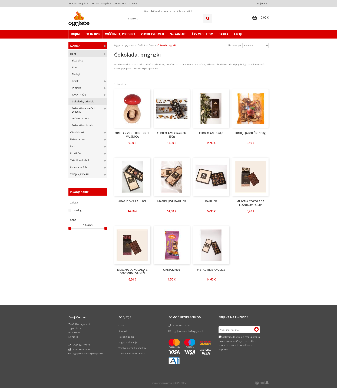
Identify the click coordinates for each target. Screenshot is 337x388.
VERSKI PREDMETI (152, 34)
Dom (73, 53)
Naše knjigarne (126, 336)
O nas (133, 3)
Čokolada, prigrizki (83, 101)
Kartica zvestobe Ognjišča (131, 353)
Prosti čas (75, 153)
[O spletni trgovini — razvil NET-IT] (262, 383)
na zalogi (77, 210)
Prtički (75, 81)
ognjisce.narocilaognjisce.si (88, 353)
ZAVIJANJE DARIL (79, 174)
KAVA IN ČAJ (79, 94)
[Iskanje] (207, 18)
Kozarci (76, 67)
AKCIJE (238, 34)
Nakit (73, 146)
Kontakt (120, 3)
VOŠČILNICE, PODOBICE (120, 34)
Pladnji (76, 74)
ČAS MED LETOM (202, 34)
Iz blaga (76, 87)
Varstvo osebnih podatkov (132, 347)
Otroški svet (77, 132)
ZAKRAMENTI (178, 34)
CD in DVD (93, 34)
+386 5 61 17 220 (81, 345)
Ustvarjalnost (78, 139)
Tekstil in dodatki (80, 160)
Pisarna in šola (78, 167)
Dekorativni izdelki (83, 125)
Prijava (262, 3)
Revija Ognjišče (78, 3)
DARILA (223, 34)
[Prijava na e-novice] (256, 329)
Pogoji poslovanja (127, 342)
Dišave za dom (80, 118)
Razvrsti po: (235, 45)
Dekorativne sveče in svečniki (84, 110)
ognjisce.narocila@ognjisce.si (188, 331)
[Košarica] (260, 17)
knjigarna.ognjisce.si (124, 45)
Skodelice (77, 60)
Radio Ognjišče (101, 3)
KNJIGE (75, 34)
